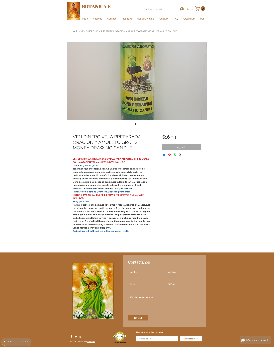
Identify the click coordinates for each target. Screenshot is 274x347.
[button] (200, 8)
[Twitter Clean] (75, 336)
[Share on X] (180, 154)
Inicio (75, 31)
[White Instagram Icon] (80, 336)
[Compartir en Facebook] (164, 154)
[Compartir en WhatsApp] (175, 154)
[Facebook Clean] (71, 336)
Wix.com (91, 342)
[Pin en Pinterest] (169, 154)
